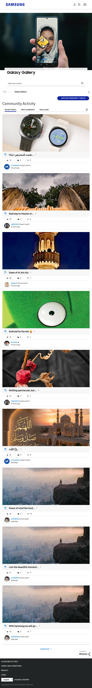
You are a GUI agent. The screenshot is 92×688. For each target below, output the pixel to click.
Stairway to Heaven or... (21, 213)
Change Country (21, 680)
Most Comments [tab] (28, 110)
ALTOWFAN (15, 519)
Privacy (4, 670)
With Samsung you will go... (23, 626)
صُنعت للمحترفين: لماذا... (21, 154)
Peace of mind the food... (22, 508)
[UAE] (15, 4)
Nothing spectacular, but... (22, 390)
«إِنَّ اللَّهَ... (14, 449)
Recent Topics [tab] (10, 110)
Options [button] (84, 92)
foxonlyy (14, 342)
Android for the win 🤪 (20, 331)
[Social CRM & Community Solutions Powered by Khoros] (84, 653)
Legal (3, 675)
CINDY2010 (15, 224)
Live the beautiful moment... (24, 567)
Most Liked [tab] (44, 110)
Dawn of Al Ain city (19, 272)
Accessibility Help (9, 662)
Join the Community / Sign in (73, 98)
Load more (44, 649)
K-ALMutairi (15, 165)
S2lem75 (14, 283)
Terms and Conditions (11, 666)
